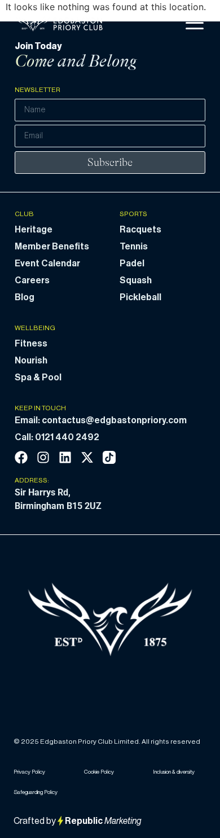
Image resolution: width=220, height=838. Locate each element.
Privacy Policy (29, 772)
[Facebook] (21, 457)
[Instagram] (43, 457)
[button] (195, 23)
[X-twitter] (87, 457)
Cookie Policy (99, 772)
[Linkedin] (65, 457)
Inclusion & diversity (174, 772)
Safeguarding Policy (36, 792)
